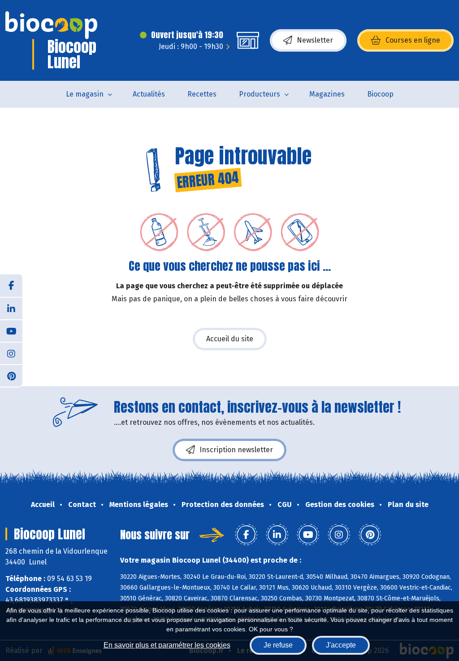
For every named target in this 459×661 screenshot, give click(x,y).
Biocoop (380, 94)
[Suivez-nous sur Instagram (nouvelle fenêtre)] (11, 353)
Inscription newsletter (236, 449)
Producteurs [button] (259, 94)
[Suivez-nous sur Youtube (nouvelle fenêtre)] (11, 330)
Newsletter (315, 40)
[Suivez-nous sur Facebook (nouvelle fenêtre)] (11, 285)
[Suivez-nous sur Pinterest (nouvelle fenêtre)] (11, 375)
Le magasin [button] (85, 94)
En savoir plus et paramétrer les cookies (167, 645)
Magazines (327, 94)
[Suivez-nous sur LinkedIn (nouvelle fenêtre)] (11, 308)
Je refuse (278, 645)
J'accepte (341, 645)
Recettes (202, 94)
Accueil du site (229, 339)
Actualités (149, 94)
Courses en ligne (412, 40)
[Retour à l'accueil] (51, 25)
